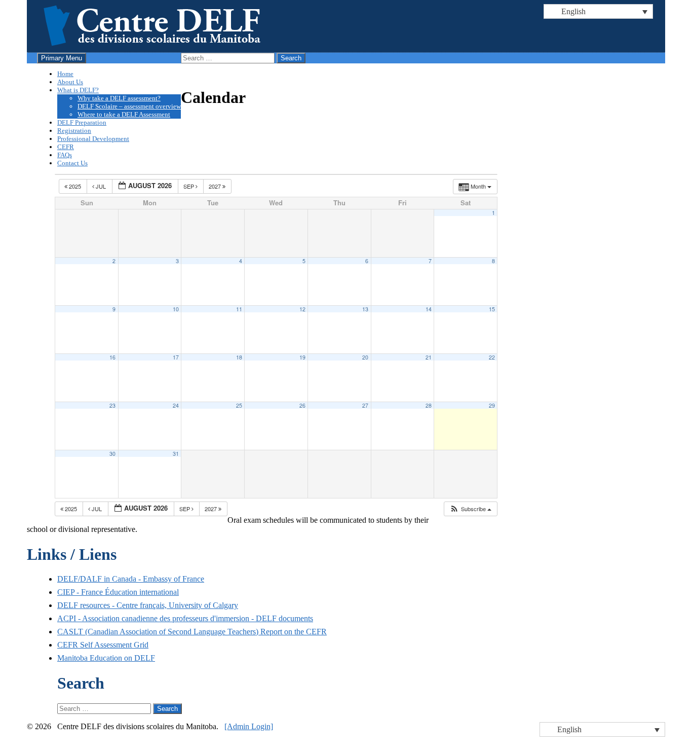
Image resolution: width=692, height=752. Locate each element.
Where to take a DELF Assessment (124, 114)
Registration (74, 130)
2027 (215, 186)
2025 (75, 186)
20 (365, 357)
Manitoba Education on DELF (106, 658)
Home (65, 74)
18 (239, 357)
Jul (100, 186)
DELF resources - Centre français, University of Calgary (147, 605)
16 (112, 357)
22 (492, 357)
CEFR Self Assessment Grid (102, 644)
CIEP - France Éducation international (118, 592)
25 (239, 405)
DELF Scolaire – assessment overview (129, 106)
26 (302, 405)
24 (176, 405)
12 (302, 309)
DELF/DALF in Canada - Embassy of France (130, 579)
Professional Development (93, 138)
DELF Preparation (81, 122)
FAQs (64, 155)
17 (176, 357)
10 (176, 309)
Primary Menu (61, 58)
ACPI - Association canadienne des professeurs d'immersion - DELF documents (185, 618)
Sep (189, 186)
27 (365, 405)
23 (112, 405)
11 (239, 309)
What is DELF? (78, 90)
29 (492, 405)
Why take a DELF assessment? (119, 98)
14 (429, 309)
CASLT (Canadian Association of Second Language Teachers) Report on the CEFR (192, 631)
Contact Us (72, 163)
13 (365, 309)
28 (429, 405)
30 (112, 453)
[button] (470, 509)
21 (429, 357)
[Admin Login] (248, 726)
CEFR (65, 147)
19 (302, 357)
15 (492, 309)
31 (176, 453)
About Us (70, 82)
